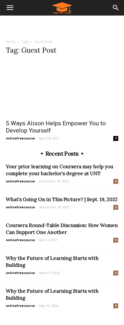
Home (11, 41)
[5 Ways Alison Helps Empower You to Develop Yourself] (62, 88)
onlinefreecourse (20, 138)
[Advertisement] (62, 25)
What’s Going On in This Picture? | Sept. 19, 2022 (62, 199)
